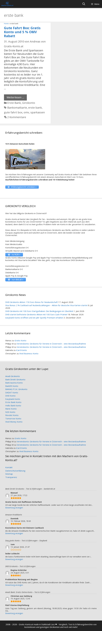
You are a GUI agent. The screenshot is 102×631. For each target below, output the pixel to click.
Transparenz (11, 477)
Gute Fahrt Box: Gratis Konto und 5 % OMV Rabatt (22, 32)
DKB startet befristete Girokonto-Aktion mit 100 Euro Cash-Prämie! (36, 314)
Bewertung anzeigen (14, 507)
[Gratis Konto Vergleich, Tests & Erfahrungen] (7, 4)
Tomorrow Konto (13, 418)
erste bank (35, 107)
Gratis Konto (20, 340)
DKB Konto (10, 395)
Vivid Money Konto (13, 421)
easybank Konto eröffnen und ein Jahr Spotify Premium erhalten (34, 317)
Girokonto (28, 103)
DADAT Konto (11, 392)
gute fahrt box (13, 112)
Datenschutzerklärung (15, 470)
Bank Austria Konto (14, 382)
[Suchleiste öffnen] (83, 4)
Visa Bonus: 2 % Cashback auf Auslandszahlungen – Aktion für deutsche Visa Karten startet (46, 305)
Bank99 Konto (11, 386)
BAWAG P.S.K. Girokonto (16, 389)
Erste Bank (14, 103)
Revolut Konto (11, 415)
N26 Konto (10, 412)
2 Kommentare (16, 117)
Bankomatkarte (17, 107)
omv (26, 112)
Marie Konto (11, 408)
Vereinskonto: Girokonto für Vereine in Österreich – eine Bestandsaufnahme (51, 343)
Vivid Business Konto (28, 353)
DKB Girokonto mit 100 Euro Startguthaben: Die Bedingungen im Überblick (39, 311)
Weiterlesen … (15, 97)
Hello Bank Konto (13, 405)
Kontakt (8, 467)
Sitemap (9, 474)
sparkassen (37, 112)
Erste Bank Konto (13, 402)
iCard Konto (21, 350)
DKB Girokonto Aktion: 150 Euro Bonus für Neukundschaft (31, 302)
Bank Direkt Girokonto (15, 379)
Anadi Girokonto (12, 376)
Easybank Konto (12, 399)
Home (6, 23)
